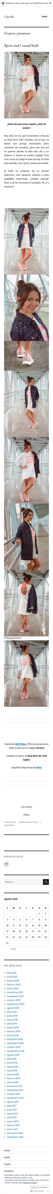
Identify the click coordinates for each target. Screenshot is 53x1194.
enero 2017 (12, 1129)
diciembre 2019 (15, 992)
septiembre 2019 (15, 1004)
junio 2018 (12, 1062)
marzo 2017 (13, 1121)
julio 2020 (12, 973)
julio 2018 (11, 1059)
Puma (39, 767)
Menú (44, 17)
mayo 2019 (12, 1019)
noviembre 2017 (15, 1090)
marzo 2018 (13, 1074)
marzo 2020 (13, 980)
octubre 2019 (13, 1000)
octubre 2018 (13, 1047)
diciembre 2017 (15, 1086)
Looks (34, 822)
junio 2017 (12, 1109)
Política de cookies (30, 1183)
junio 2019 (12, 1016)
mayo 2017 (12, 1113)
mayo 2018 (12, 1066)
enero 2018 (12, 1082)
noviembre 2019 (15, 996)
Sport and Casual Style (21, 45)
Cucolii (9, 17)
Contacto (8, 1171)
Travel (7, 1164)
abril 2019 (12, 1023)
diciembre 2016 (15, 1133)
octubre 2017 (13, 1094)
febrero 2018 (13, 1078)
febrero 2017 (13, 1125)
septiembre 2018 (15, 1051)
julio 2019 (11, 1012)
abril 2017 (12, 1117)
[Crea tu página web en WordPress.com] (26, 3)
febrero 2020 (13, 984)
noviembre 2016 (15, 1137)
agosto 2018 (13, 1055)
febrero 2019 (13, 1031)
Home (7, 1150)
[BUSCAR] (46, 882)
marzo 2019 (13, 1027)
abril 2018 (12, 1070)
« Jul (13, 949)
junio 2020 (12, 976)
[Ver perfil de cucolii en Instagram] (6, 864)
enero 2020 (13, 988)
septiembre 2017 (15, 1098)
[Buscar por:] (23, 882)
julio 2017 (11, 1105)
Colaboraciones (25, 822)
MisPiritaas (21, 744)
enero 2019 (12, 1035)
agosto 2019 (13, 1008)
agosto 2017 (13, 1102)
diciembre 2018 (15, 1039)
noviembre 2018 (15, 1043)
